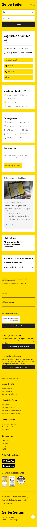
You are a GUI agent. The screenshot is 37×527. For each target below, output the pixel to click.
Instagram (5, 440)
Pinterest (5, 446)
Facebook (5, 443)
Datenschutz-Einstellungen (11, 500)
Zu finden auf (8, 436)
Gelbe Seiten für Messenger (11, 410)
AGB (25, 500)
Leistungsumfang (8, 302)
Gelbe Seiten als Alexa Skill (11, 413)
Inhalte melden (7, 503)
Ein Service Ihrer (10, 519)
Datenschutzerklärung (20, 497)
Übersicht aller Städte (9, 394)
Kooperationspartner (9, 424)
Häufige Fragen (7, 391)
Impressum (6, 497)
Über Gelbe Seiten (9, 400)
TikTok (4, 449)
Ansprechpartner (8, 388)
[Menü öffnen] (34, 4)
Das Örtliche (6, 430)
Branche (4, 293)
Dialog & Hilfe (8, 383)
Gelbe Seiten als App (9, 408)
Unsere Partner (8, 419)
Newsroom (6, 405)
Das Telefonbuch (7, 427)
